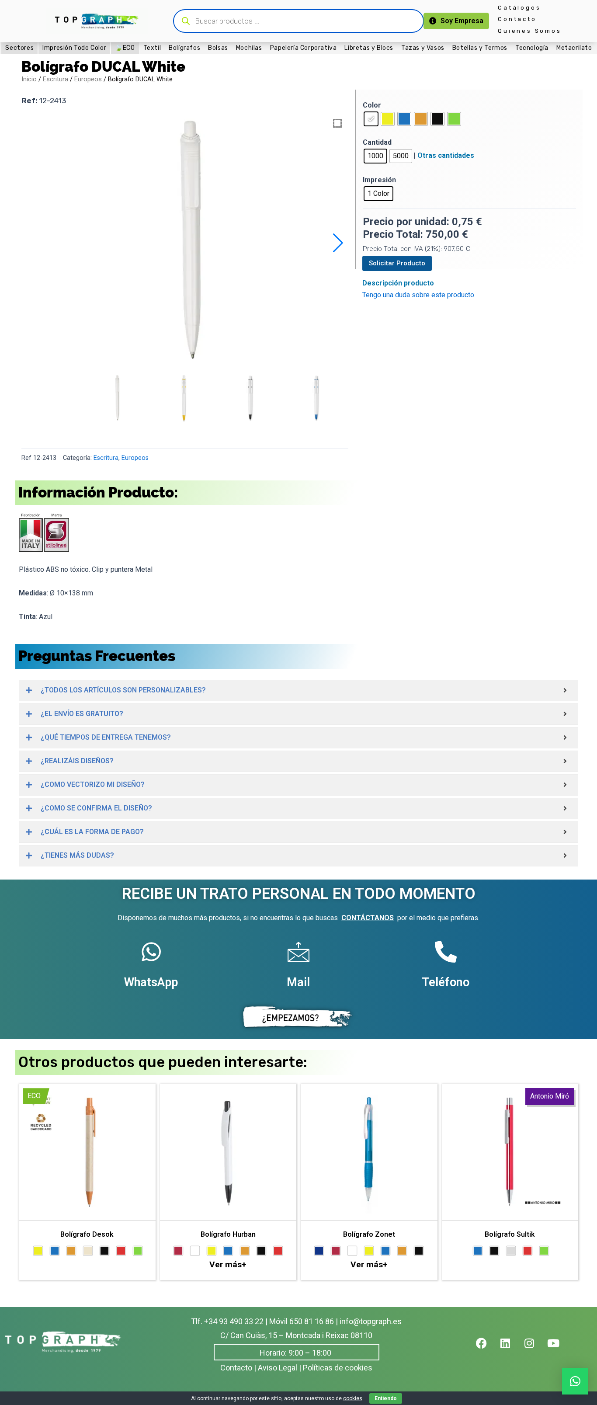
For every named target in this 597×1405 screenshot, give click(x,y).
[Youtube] (559, 1349)
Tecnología (531, 47)
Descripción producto (398, 283)
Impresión (379, 180)
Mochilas (249, 47)
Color (372, 105)
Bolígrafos (184, 47)
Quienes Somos (529, 31)
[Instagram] (535, 1349)
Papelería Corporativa (303, 47)
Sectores (19, 48)
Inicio (29, 79)
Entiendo (386, 1398)
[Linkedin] (511, 1349)
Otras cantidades (445, 155)
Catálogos (519, 7)
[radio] (371, 118)
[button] (338, 243)
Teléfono (445, 982)
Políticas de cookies (337, 1367)
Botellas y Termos (479, 47)
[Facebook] (487, 1349)
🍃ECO (125, 48)
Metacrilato (574, 47)
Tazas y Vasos (422, 47)
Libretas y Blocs (368, 47)
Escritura (55, 79)
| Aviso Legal (275, 1367)
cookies (352, 1398)
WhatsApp (151, 982)
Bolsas (218, 47)
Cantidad (377, 142)
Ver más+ (227, 1264)
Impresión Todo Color (74, 48)
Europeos (88, 79)
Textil (152, 47)
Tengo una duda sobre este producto (418, 295)
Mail (298, 982)
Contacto (517, 19)
